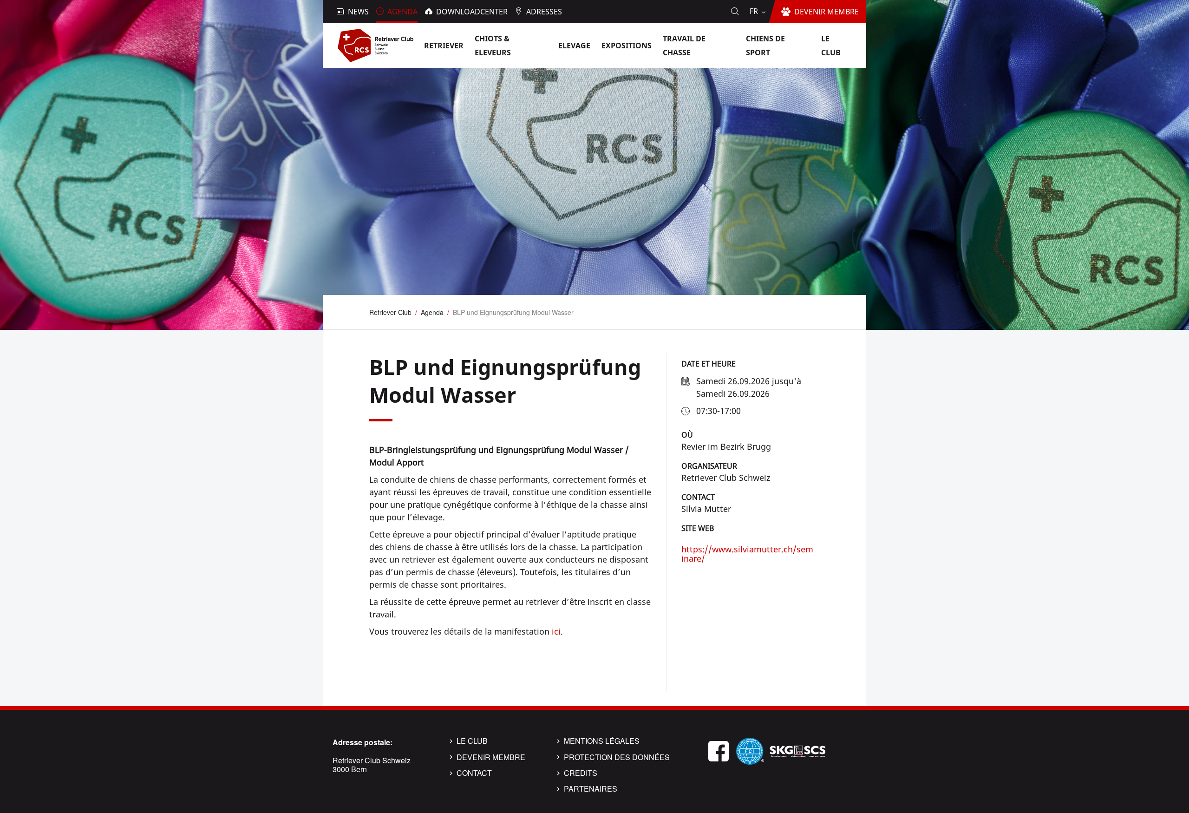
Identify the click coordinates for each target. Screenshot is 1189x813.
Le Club (472, 741)
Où (687, 434)
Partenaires (590, 789)
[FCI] (750, 750)
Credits (580, 773)
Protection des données (617, 757)
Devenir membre (491, 757)
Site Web (697, 528)
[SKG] (797, 750)
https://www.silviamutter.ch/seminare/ (747, 554)
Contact (698, 497)
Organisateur (709, 466)
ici (556, 631)
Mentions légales (602, 741)
